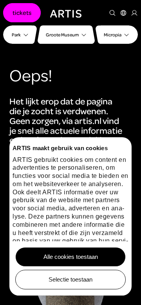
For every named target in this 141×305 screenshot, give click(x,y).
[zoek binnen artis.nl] (112, 12)
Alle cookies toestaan (70, 256)
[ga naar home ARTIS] (65, 13)
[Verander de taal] (123, 12)
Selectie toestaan (70, 279)
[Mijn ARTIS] (134, 12)
